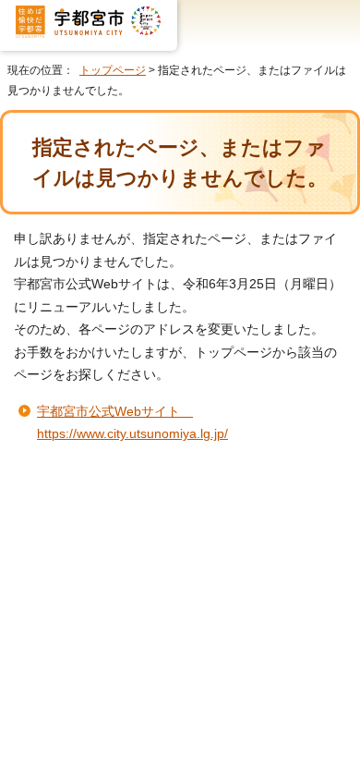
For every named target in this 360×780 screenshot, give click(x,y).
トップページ (112, 70)
